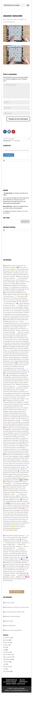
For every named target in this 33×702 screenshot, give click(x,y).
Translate (17, 140)
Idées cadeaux (7, 654)
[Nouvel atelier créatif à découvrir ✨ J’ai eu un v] (16, 548)
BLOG (22, 680)
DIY (4, 649)
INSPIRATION (7, 659)
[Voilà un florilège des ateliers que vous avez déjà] (16, 359)
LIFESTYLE (6, 661)
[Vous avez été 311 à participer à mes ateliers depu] (16, 305)
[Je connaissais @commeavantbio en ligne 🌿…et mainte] (16, 386)
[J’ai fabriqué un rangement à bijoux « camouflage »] (16, 494)
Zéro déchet (6, 671)
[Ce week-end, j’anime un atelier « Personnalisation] (16, 413)
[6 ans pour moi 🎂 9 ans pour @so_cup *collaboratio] (16, 440)
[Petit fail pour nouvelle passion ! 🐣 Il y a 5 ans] (16, 467)
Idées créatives (7, 657)
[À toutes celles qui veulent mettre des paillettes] (16, 332)
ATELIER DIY (7, 637)
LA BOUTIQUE (9, 682)
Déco (4, 647)
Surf (4, 669)
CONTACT (23, 682)
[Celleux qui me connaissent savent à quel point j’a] (16, 575)
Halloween (6, 652)
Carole (9, 19)
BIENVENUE (11, 680)
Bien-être (6, 640)
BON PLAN (6, 642)
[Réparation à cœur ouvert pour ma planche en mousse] (16, 278)
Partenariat (6, 666)
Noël (4, 664)
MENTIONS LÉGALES (15, 684)
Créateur (5, 645)
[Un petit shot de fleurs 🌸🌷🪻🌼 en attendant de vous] (16, 521)
